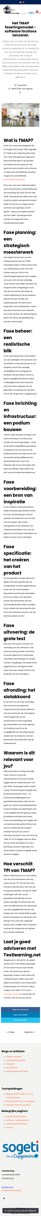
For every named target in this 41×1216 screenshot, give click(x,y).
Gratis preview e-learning (16, 1124)
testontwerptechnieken (14, 179)
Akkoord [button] (32, 1211)
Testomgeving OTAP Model (17, 1071)
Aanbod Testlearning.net (16, 1116)
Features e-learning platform (18, 1120)
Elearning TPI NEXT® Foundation (18, 1105)
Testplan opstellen (13, 1056)
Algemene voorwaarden (20, 1213)
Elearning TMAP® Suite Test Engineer (20, 1101)
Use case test (11, 1068)
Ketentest (10, 1064)
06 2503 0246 (7, 1187)
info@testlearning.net (12, 1190)
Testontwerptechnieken (16, 1060)
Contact (9, 1127)
